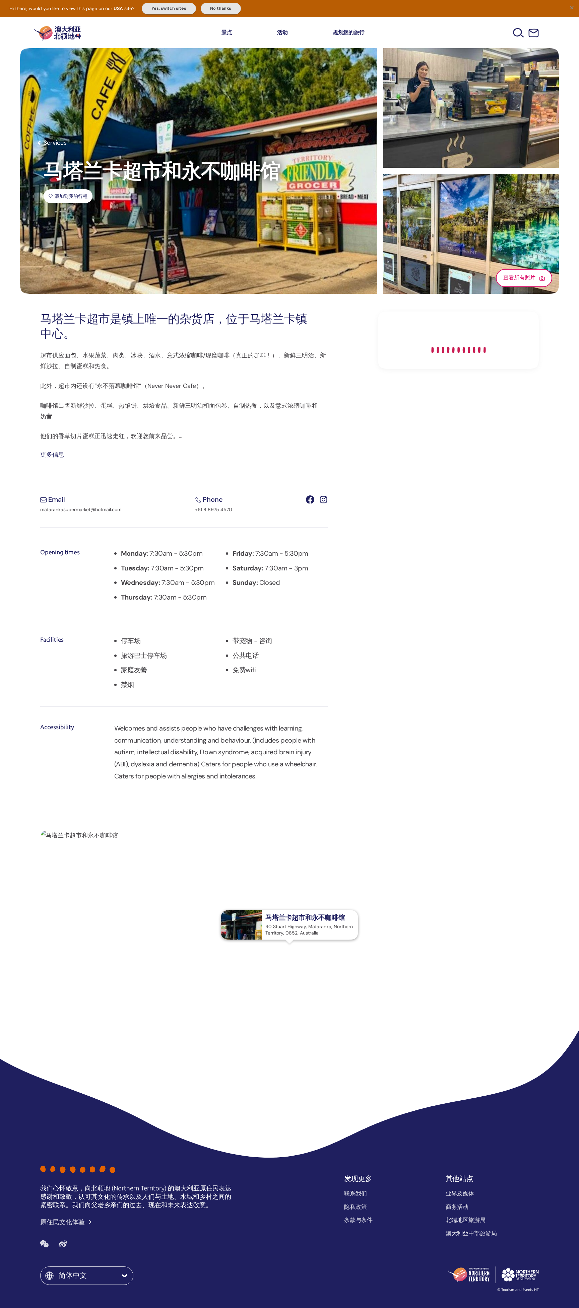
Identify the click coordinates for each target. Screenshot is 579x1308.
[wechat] (44, 1244)
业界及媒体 (460, 1193)
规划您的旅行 (349, 32)
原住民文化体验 (63, 1222)
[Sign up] (533, 33)
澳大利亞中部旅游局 (471, 1233)
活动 (282, 32)
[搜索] (518, 32)
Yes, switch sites (168, 8)
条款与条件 (358, 1220)
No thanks (220, 8)
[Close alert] (571, 7)
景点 (226, 32)
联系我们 (355, 1193)
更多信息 (52, 454)
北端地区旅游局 (466, 1220)
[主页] (57, 32)
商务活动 (457, 1206)
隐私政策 (355, 1206)
